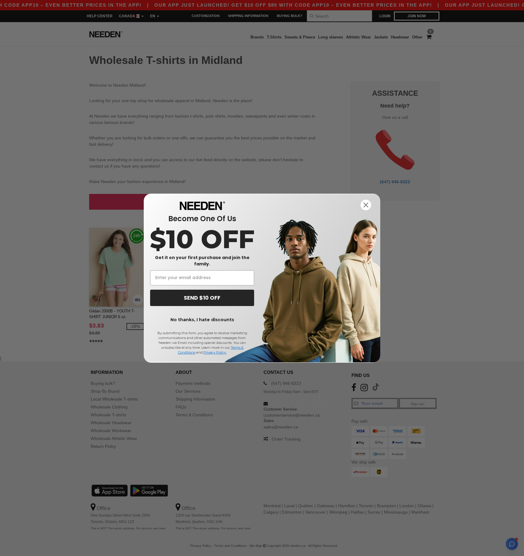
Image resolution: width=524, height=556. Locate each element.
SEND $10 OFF (202, 297)
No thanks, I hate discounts (202, 319)
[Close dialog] (366, 205)
